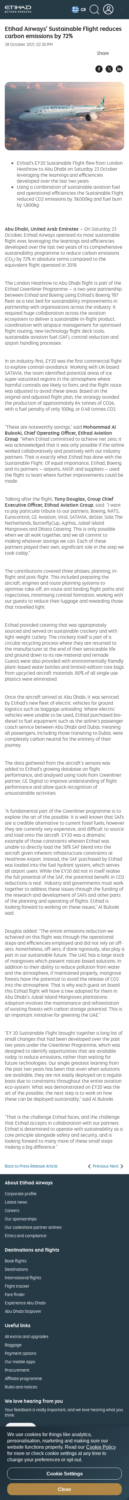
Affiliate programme (23, 1378)
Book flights (15, 1261)
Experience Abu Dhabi (25, 1303)
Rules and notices (21, 1387)
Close (64, 1489)
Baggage (13, 1345)
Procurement (17, 1370)
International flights (23, 1277)
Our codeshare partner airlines (33, 1227)
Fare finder (15, 1294)
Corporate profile (21, 1193)
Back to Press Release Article (31, 1166)
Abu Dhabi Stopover (23, 1311)
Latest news (16, 1202)
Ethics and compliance (25, 1235)
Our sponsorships (21, 1219)
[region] (64, 1463)
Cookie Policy (101, 1447)
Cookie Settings (64, 1473)
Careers (12, 1210)
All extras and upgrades (26, 1336)
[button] (79, 9)
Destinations (16, 1269)
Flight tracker (17, 1286)
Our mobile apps (20, 1361)
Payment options (20, 1353)
